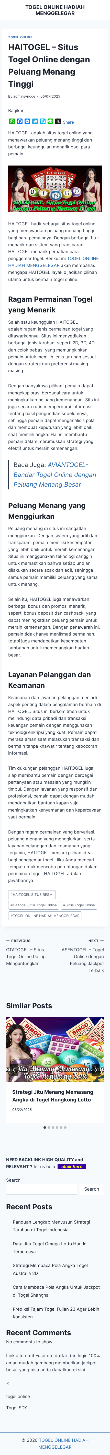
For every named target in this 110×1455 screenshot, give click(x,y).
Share (68, 122)
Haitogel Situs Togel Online (33, 905)
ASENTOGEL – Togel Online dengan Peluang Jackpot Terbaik (83, 956)
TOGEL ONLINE (20, 37)
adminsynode (24, 96)
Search (13, 1180)
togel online (18, 1396)
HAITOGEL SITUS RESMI (31, 895)
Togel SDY (16, 1407)
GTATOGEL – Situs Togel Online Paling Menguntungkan (26, 952)
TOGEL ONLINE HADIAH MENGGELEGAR (45, 916)
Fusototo (44, 1355)
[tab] (44, 1127)
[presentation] (55, 1049)
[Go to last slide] (14, 1070)
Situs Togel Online (79, 905)
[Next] (96, 1070)
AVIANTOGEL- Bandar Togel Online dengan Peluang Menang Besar (55, 474)
